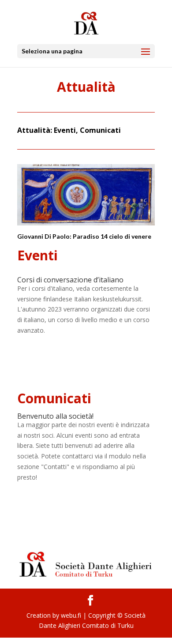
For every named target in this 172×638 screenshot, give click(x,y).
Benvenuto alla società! (55, 416)
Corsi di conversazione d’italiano (70, 280)
